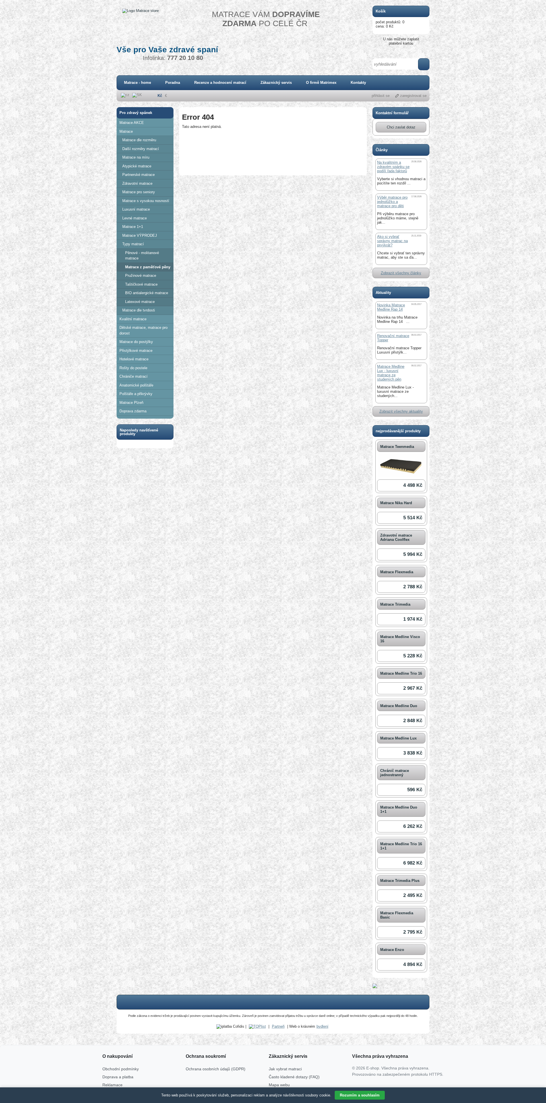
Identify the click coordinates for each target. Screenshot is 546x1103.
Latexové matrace (140, 302)
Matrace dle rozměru (139, 140)
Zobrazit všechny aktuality (401, 411)
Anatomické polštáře (136, 385)
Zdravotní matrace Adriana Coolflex (396, 537)
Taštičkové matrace (141, 284)
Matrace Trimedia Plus (399, 880)
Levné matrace (134, 218)
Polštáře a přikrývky (135, 394)
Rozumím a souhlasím (360, 1095)
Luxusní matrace (136, 209)
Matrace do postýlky (136, 342)
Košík (381, 11)
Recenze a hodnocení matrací (220, 82)
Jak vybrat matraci (285, 1069)
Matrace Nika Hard (396, 503)
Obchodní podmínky (120, 1069)
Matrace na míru (135, 157)
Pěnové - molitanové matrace (142, 256)
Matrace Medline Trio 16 (401, 673)
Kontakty (358, 82)
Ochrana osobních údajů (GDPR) (215, 1069)
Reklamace (112, 1085)
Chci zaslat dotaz (401, 127)
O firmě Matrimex (321, 82)
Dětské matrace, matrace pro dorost (143, 330)
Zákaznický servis (276, 82)
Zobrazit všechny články (401, 273)
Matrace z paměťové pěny (147, 267)
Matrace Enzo (392, 950)
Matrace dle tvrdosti (138, 310)
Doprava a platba (117, 1077)
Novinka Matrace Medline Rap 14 (391, 307)
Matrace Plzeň (131, 402)
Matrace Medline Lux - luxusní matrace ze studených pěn (390, 372)
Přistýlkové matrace (135, 350)
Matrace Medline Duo (398, 706)
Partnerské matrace (138, 175)
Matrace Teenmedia (397, 446)
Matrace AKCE (131, 123)
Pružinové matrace (140, 275)
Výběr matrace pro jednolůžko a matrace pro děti (392, 201)
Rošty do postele (133, 368)
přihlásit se (381, 96)
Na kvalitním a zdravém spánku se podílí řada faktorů (393, 166)
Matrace (126, 131)
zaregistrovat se (413, 96)
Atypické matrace (136, 166)
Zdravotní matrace (137, 183)
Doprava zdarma (132, 411)
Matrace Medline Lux (398, 738)
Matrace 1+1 (132, 227)
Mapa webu (279, 1085)
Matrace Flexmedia (396, 572)
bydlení (322, 1026)
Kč (160, 96)
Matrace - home (137, 82)
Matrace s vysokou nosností (145, 201)
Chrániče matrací (133, 376)
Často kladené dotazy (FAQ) (294, 1077)
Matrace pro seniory (138, 192)
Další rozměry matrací (140, 149)
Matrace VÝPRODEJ (139, 235)
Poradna (172, 82)
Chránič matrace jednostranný (394, 772)
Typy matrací (133, 244)
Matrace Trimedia (395, 604)
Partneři (278, 1026)
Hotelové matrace (133, 359)
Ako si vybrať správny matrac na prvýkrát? (392, 240)
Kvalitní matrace (132, 319)
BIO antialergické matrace (146, 293)
